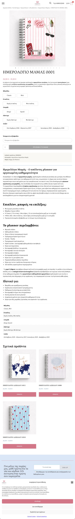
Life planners (33, 8)
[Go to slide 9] (39, 68)
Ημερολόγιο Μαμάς (44, 8)
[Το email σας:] (47, 467)
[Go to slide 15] (57, 68)
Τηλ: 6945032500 (58, 3)
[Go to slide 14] (54, 68)
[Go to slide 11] (45, 68)
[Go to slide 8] (36, 68)
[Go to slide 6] (30, 68)
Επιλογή (19, 394)
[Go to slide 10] (42, 68)
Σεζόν (5, 124)
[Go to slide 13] (51, 68)
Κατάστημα (16, 8)
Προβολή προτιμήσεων (37, 512)
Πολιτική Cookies (31, 516)
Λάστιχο (6, 115)
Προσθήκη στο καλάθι (40, 147)
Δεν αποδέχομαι (37, 507)
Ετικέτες (6, 99)
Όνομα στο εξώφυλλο (10, 136)
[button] (72, 482)
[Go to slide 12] (48, 68)
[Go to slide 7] (33, 68)
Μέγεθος (6, 91)
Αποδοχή (37, 501)
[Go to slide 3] (21, 68)
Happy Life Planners (14, 160)
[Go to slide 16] (59, 68)
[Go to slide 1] (16, 68)
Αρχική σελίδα (7, 8)
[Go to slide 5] (27, 68)
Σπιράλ (5, 107)
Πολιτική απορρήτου (42, 516)
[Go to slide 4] (24, 68)
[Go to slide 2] (18, 68)
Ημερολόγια (24, 8)
